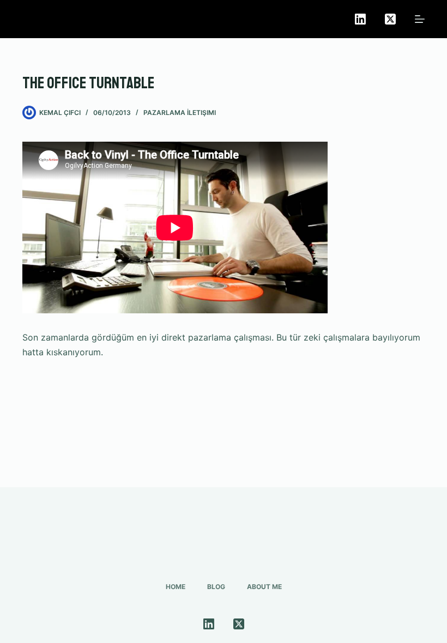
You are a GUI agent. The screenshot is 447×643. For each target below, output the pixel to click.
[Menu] (420, 19)
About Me (264, 587)
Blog (216, 587)
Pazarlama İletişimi (179, 112)
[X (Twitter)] (390, 19)
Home (175, 587)
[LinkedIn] (360, 19)
